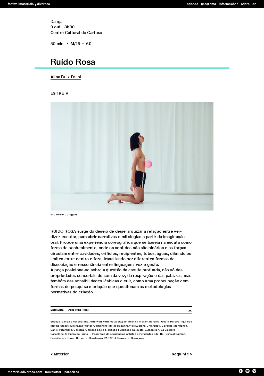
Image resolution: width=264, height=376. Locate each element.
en (254, 3)
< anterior (60, 354)
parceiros (71, 371)
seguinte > (182, 354)
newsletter (53, 371)
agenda (192, 3)
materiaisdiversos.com (25, 371)
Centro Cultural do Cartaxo (76, 33)
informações (228, 3)
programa (208, 3)
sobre (245, 3)
